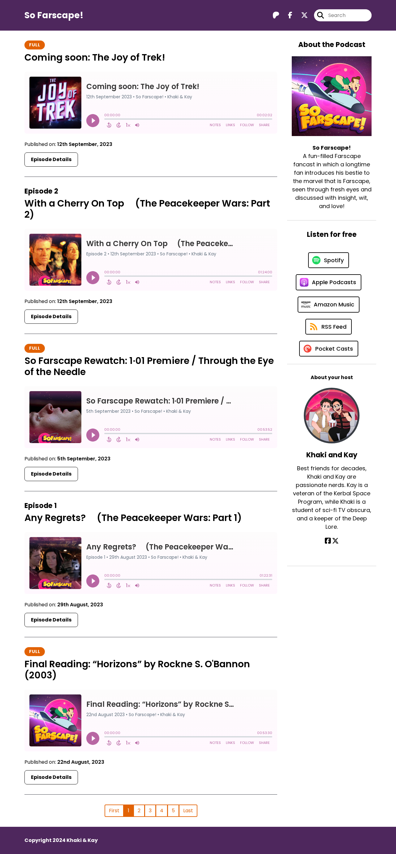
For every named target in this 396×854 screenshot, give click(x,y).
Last (188, 810)
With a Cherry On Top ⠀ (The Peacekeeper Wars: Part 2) (147, 209)
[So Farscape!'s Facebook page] (286, 15)
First (114, 810)
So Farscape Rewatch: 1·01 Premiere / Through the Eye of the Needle (149, 366)
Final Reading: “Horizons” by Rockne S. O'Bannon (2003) (137, 669)
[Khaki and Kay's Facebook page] (328, 541)
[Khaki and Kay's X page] (335, 541)
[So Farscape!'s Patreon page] (276, 15)
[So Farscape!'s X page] (301, 15)
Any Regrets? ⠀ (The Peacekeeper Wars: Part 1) (133, 517)
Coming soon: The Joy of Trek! (94, 57)
